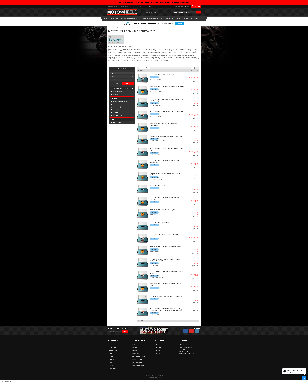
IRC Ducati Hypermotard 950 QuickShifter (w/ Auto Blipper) (166, 296)
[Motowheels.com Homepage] (123, 12)
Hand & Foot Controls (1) (118, 115)
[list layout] (197, 68)
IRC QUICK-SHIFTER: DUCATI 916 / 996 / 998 (162, 210)
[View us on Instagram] (197, 331)
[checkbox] (111, 91)
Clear (116, 83)
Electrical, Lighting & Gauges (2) (120, 101)
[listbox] (122, 73)
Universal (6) (115, 94)
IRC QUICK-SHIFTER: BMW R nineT (159, 222)
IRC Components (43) (116, 122)
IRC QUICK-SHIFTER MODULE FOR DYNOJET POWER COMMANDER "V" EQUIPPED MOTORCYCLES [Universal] (166, 309)
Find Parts (128, 83)
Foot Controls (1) (116, 112)
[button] (187, 12)
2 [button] (194, 70)
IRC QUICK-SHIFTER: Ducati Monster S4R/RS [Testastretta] (166, 111)
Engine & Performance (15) (118, 104)
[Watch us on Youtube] (191, 331)
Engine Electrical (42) (117, 107)
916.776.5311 (183, 349)
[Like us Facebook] (185, 331)
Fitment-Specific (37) (117, 91)
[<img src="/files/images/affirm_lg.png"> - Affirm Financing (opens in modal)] (154, 23)
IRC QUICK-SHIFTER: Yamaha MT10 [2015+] (162, 74)
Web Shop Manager (156, 377)
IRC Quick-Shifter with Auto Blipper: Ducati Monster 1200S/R (167, 136)
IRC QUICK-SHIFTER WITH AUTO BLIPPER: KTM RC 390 (165, 247)
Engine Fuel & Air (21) (117, 109)
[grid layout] (195, 68)
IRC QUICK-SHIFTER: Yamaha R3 (159, 185)
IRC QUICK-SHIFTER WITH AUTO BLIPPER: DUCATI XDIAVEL (167, 87)
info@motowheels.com (150, 12)
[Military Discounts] (154, 330)
